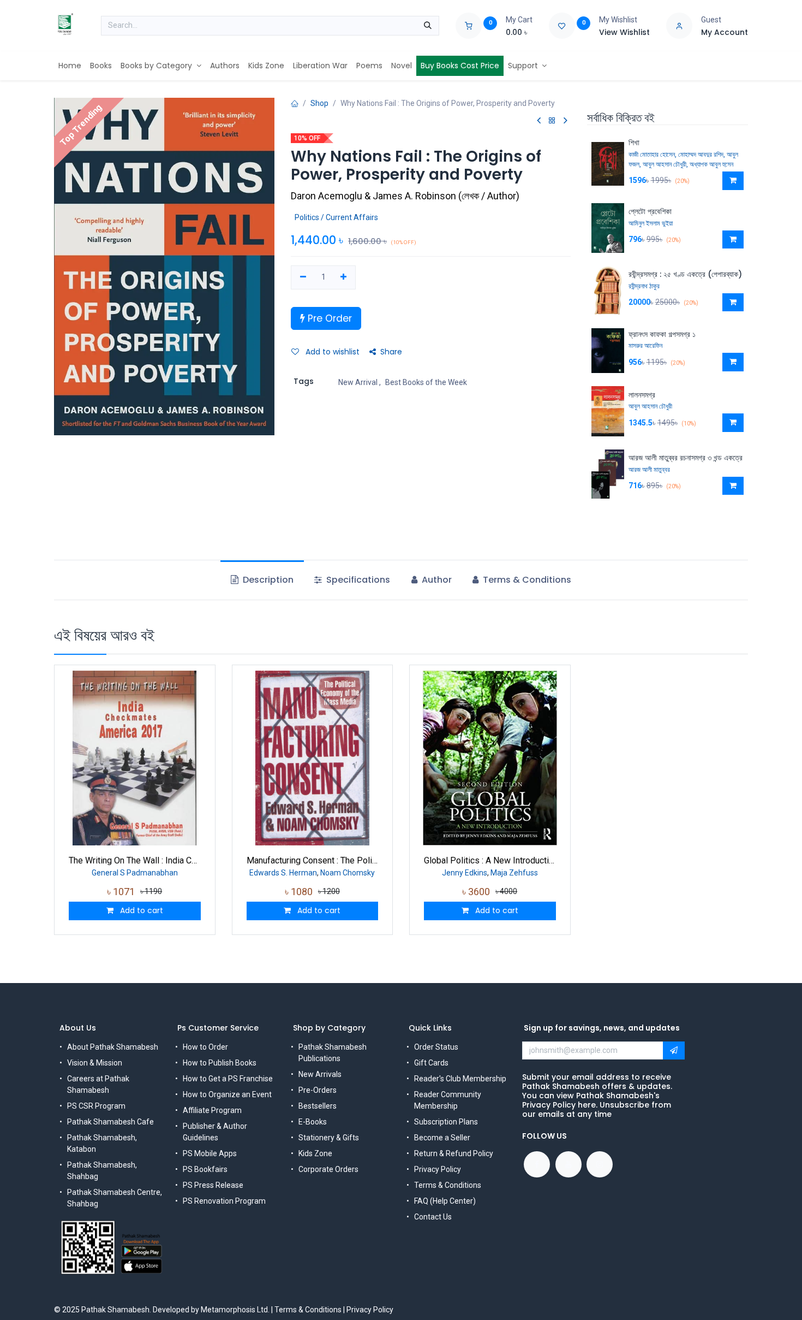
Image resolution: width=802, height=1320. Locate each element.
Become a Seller (442, 1137)
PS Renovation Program (224, 1201)
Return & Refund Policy (453, 1153)
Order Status (436, 1047)
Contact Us (433, 1216)
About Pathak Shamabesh (112, 1047)
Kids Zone (315, 1153)
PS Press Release (213, 1185)
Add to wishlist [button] (331, 351)
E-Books (312, 1121)
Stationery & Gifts (328, 1137)
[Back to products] (552, 121)
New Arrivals (320, 1074)
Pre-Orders (317, 1090)
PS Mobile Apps (210, 1153)
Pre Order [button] (328, 318)
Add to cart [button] (140, 910)
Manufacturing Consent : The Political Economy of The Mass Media (313, 860)
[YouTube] (568, 1164)
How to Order (205, 1047)
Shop (319, 103)
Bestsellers (317, 1106)
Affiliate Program (212, 1110)
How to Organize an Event (227, 1094)
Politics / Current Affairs (336, 217)
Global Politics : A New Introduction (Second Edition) (490, 860)
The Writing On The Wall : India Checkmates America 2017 (135, 860)
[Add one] (344, 277)
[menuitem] (70, 66)
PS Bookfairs (205, 1169)
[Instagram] (599, 1164)
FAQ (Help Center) (445, 1201)
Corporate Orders (328, 1169)
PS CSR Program (96, 1106)
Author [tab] (436, 579)
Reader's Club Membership (460, 1078)
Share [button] (391, 351)
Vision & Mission (94, 1062)
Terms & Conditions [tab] (526, 579)
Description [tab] (267, 579)
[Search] (428, 25)
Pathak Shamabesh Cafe (110, 1121)
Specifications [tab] (357, 579)
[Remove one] (303, 277)
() (405, 196)
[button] (733, 180)
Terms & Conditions (447, 1185)
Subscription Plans (446, 1121)
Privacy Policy (437, 1169)
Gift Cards (431, 1062)
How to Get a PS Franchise (228, 1078)
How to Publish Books (219, 1062)
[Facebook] (537, 1164)
